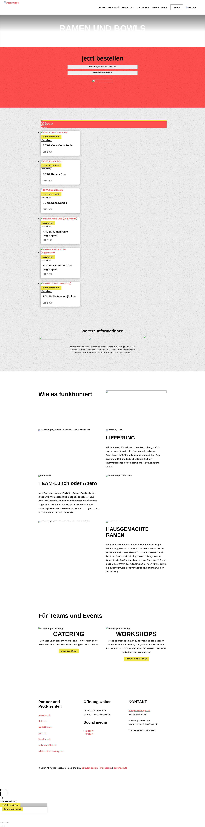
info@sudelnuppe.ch (139, 710)
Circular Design (90, 767)
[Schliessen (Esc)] (8, 822)
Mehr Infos (46, 140)
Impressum (106, 767)
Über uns (128, 8)
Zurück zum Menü (10, 805)
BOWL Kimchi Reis (54, 174)
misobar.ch (44, 715)
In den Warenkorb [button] (50, 136)
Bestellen (108, 8)
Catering (143, 8)
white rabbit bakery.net (50, 751)
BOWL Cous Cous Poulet (58, 145)
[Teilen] (6, 822)
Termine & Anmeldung (136, 658)
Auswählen (47, 223)
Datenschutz (120, 767)
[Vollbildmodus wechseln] (3, 822)
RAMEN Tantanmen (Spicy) (59, 296)
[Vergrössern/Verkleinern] (1, 822)
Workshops (159, 8)
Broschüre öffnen (69, 651)
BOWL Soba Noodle (55, 202)
